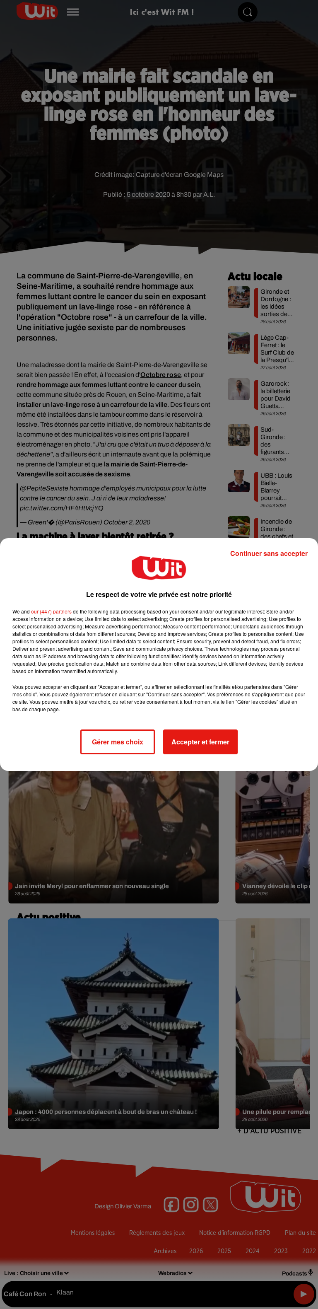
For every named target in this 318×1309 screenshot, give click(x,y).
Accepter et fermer (200, 741)
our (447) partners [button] (51, 611)
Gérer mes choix (117, 741)
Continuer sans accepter (269, 553)
